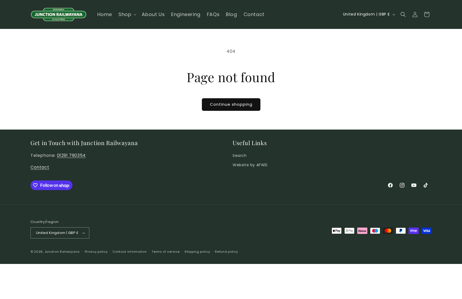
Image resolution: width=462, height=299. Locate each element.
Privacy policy (96, 251)
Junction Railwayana (62, 251)
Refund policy (226, 251)
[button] (126, 14)
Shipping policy (197, 251)
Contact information (130, 251)
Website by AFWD (250, 165)
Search (240, 155)
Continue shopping (231, 104)
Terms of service (165, 251)
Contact (39, 167)
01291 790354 (71, 155)
